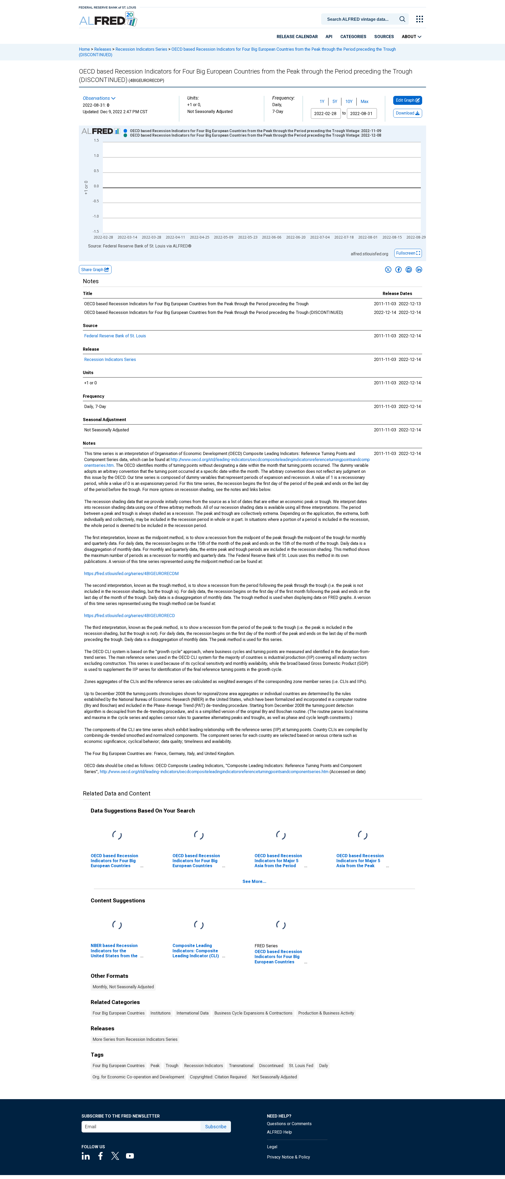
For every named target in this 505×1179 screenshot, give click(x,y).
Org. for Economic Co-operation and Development (138, 1076)
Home (84, 49)
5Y (334, 101)
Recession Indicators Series (141, 49)
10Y (348, 101)
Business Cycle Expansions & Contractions (253, 1013)
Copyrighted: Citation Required (218, 1076)
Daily (323, 1065)
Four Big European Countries (119, 1013)
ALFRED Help (279, 1132)
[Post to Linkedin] (419, 269)
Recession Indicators (203, 1065)
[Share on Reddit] (409, 269)
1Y (322, 101)
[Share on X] (388, 269)
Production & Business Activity (326, 1013)
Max (364, 101)
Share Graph (92, 269)
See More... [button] (254, 881)
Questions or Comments (289, 1123)
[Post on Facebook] (398, 269)
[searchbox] (366, 19)
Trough (171, 1065)
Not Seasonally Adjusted (274, 1076)
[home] (109, 19)
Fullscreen (406, 253)
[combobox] (366, 18)
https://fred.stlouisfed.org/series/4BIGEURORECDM (131, 573)
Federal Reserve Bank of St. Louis (115, 335)
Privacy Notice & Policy (288, 1157)
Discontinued (271, 1065)
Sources (384, 36)
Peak (155, 1065)
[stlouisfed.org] (107, 6)
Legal (272, 1146)
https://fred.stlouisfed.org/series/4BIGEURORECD (129, 615)
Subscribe (215, 1126)
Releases (102, 49)
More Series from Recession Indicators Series (135, 1039)
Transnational (241, 1065)
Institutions (160, 1013)
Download (405, 113)
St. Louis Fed (301, 1065)
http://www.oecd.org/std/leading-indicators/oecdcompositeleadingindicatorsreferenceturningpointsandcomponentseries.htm (214, 771)
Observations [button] (97, 98)
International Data (192, 1013)
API (329, 36)
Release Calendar (297, 36)
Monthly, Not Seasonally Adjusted (123, 986)
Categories (353, 36)
